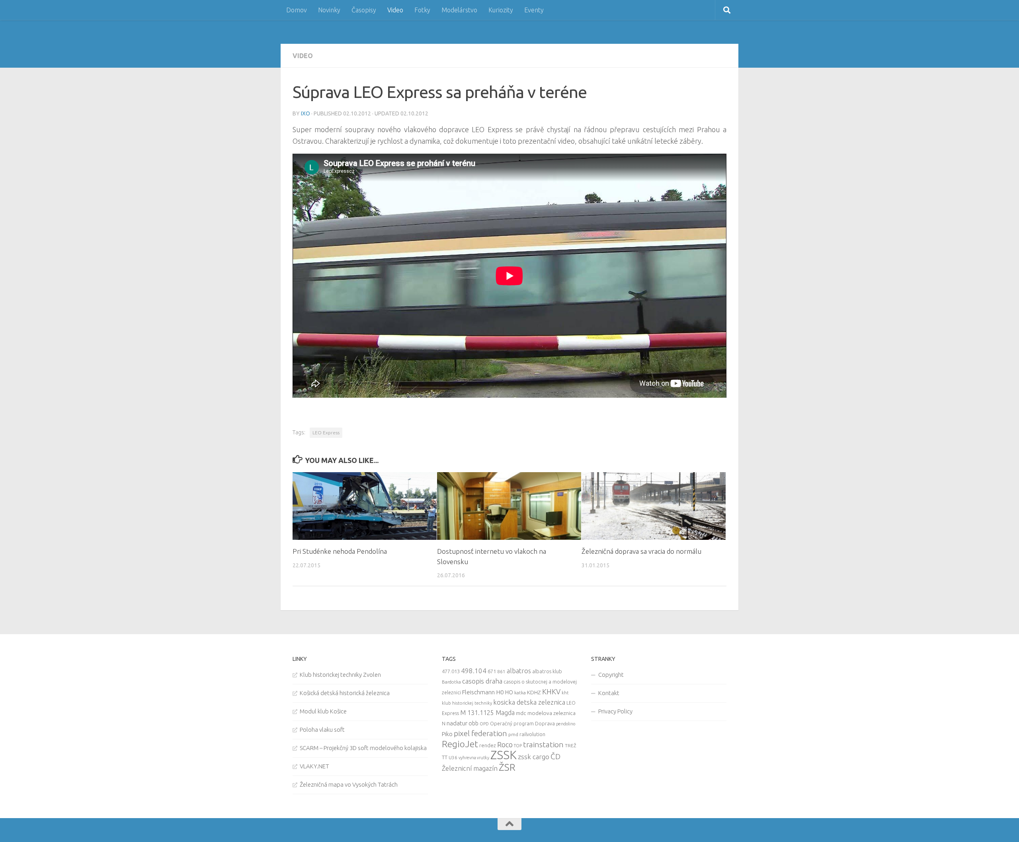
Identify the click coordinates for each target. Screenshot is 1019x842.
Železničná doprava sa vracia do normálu (641, 551)
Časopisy (363, 10)
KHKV (551, 691)
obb (473, 723)
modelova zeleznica (551, 713)
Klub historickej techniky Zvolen (340, 674)
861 (501, 671)
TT (444, 757)
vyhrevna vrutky (474, 757)
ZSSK (503, 755)
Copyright (611, 674)
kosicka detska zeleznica (529, 702)
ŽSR (507, 767)
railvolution (532, 734)
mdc (521, 713)
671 (492, 671)
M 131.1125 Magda (487, 712)
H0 (500, 692)
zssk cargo (533, 756)
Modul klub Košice (323, 711)
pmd (513, 734)
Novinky (329, 10)
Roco (505, 744)
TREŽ (570, 745)
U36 (453, 757)
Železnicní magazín (470, 768)
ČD (555, 756)
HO (509, 692)
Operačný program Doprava (522, 723)
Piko (447, 734)
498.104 (473, 670)
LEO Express (326, 432)
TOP (518, 745)
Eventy (534, 10)
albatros (519, 670)
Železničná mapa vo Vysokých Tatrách (349, 784)
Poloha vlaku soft (322, 729)
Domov (296, 10)
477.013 (451, 671)
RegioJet (460, 744)
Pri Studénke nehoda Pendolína (340, 551)
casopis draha (482, 681)
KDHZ (534, 692)
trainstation (543, 744)
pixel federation (480, 733)
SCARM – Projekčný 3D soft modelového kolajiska (363, 747)
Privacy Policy (615, 711)
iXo (305, 113)
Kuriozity (500, 10)
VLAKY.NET (314, 766)
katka (520, 692)
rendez (487, 745)
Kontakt (608, 693)
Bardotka (451, 682)
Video (395, 10)
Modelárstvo (459, 10)
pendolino (565, 723)
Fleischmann (478, 692)
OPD (484, 723)
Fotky (422, 10)
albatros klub (547, 671)
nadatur (457, 723)
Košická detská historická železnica (345, 693)
